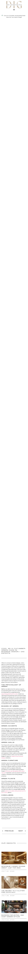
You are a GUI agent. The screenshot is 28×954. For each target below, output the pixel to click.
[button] (14, 10)
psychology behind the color (9, 694)
